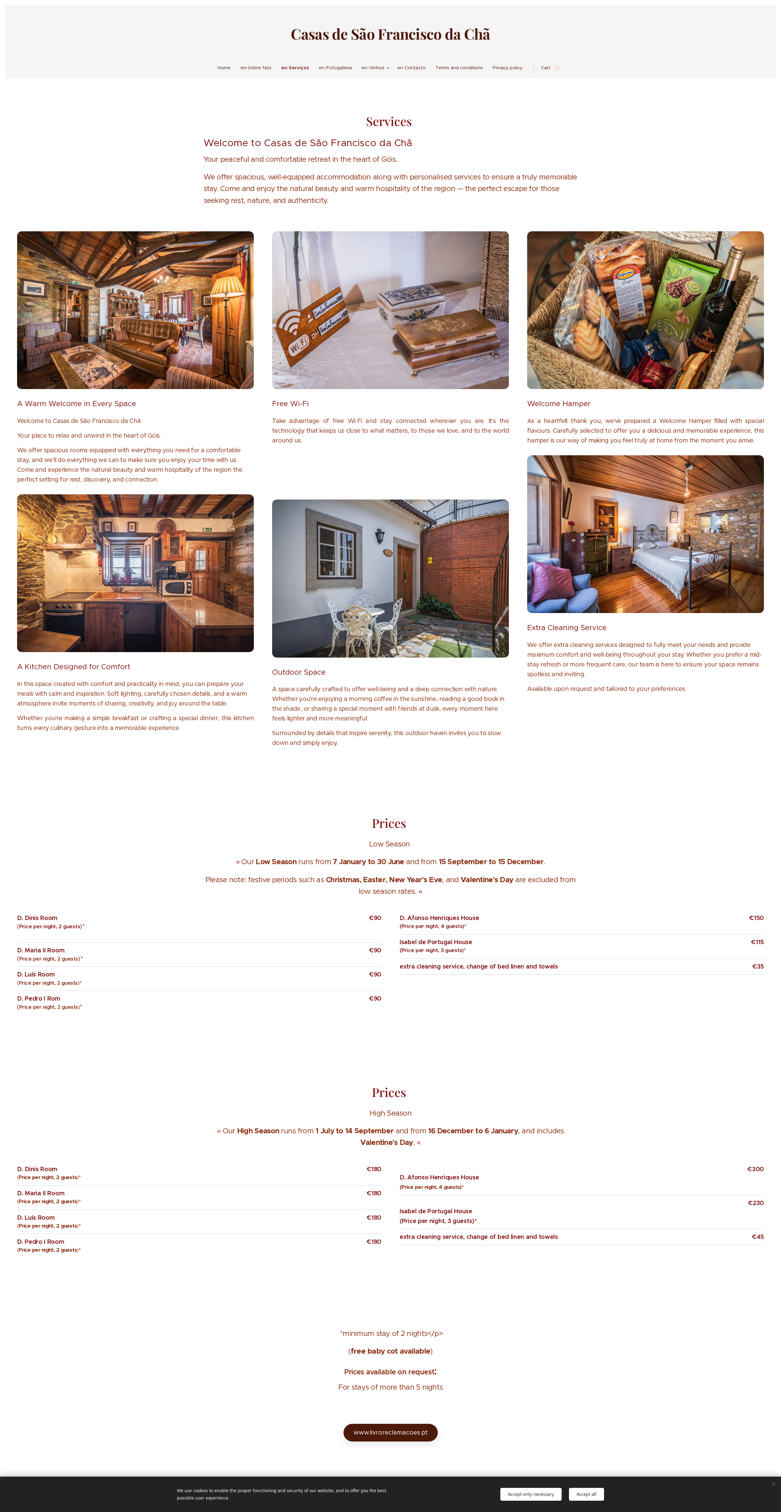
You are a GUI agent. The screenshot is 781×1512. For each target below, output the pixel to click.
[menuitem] (227, 67)
